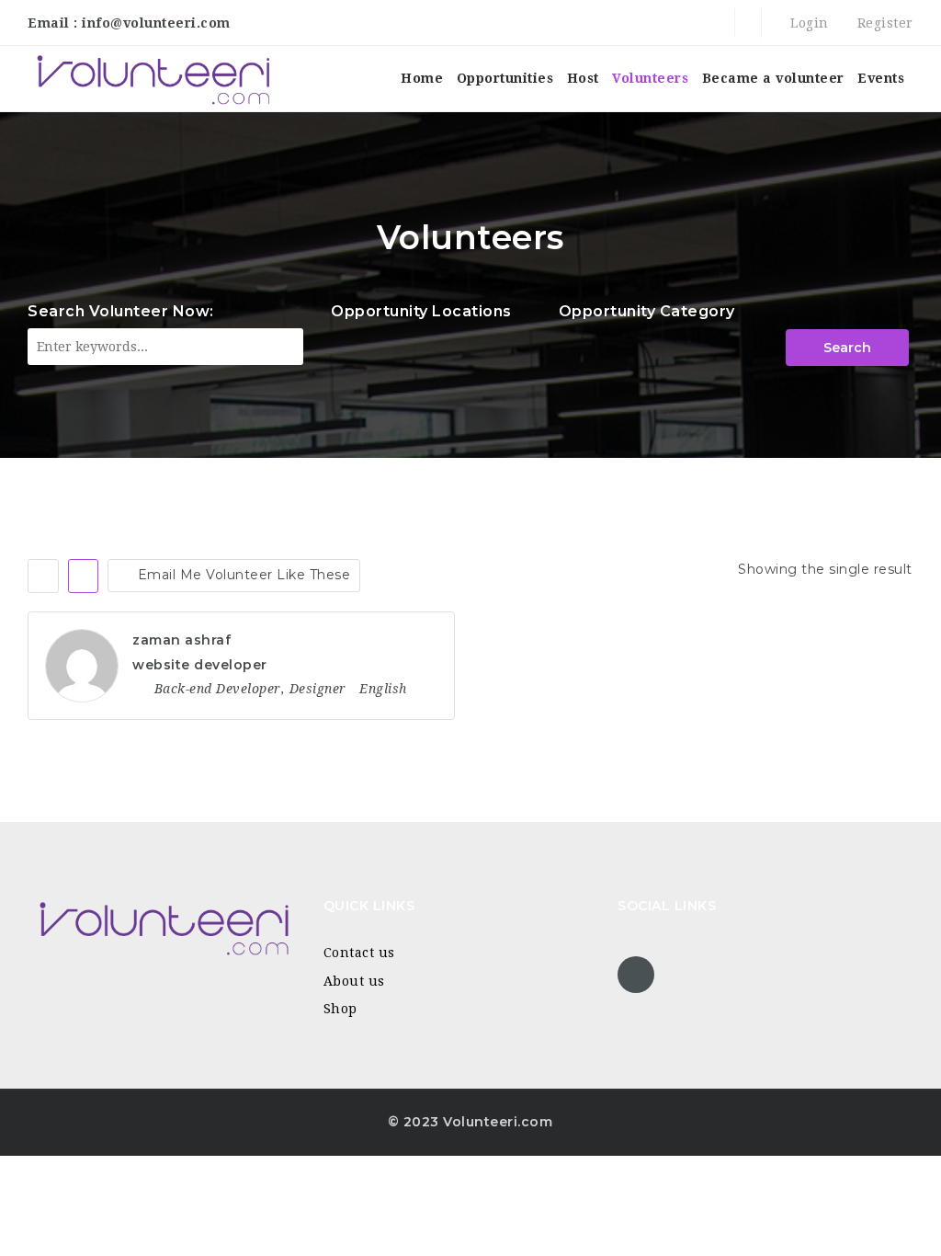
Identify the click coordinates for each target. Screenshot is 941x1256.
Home (422, 78)
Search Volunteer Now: (121, 311)
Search (847, 347)
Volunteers (650, 78)
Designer (317, 688)
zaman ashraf (181, 640)
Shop (340, 1008)
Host (583, 78)
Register (883, 23)
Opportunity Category (647, 311)
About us (354, 981)
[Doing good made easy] (152, 78)
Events (880, 78)
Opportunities (505, 78)
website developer (199, 665)
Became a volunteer (773, 78)
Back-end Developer (217, 688)
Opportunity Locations (421, 311)
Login (808, 23)
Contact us (359, 952)
